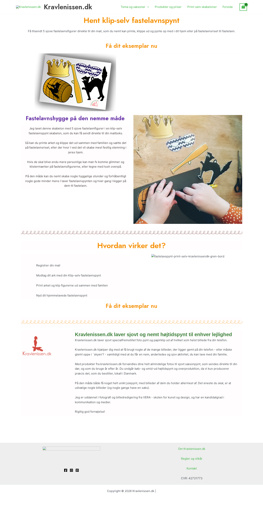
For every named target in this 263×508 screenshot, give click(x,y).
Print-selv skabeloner (202, 7)
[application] (147, 7)
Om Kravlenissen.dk (191, 449)
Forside (228, 7)
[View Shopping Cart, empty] (243, 7)
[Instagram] (71, 470)
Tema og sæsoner (133, 7)
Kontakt (192, 468)
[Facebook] (65, 470)
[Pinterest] (77, 470)
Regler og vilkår (191, 458)
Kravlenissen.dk (68, 7)
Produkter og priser (168, 7)
